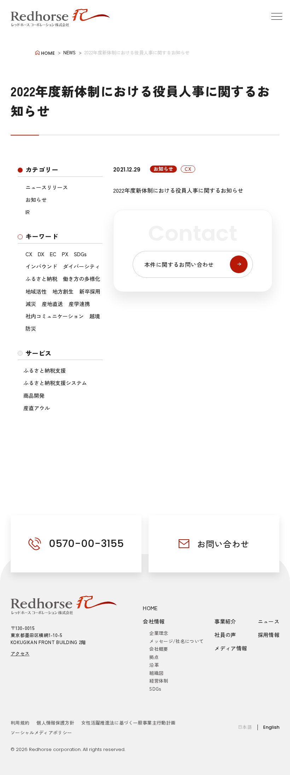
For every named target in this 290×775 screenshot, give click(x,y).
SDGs (80, 254)
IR (27, 212)
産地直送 (52, 303)
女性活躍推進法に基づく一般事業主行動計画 (128, 722)
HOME (150, 608)
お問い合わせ (223, 543)
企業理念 (158, 633)
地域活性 (36, 291)
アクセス (20, 653)
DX (41, 254)
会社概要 (158, 648)
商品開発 (34, 395)
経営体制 (158, 680)
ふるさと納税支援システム (55, 382)
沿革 (154, 664)
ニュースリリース (46, 187)
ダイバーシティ (81, 266)
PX (65, 254)
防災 (30, 328)
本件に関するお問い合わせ (179, 264)
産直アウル (36, 407)
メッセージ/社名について (176, 641)
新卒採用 (89, 291)
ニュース (269, 621)
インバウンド (41, 266)
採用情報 (269, 634)
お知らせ (36, 199)
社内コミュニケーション (54, 316)
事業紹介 (225, 621)
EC (53, 254)
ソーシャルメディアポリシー (41, 732)
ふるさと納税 (41, 278)
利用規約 (20, 722)
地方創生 (63, 291)
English (271, 727)
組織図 (156, 672)
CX (28, 254)
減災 (30, 303)
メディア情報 (230, 648)
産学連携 (79, 303)
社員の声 (225, 634)
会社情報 (154, 621)
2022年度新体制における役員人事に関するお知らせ (178, 190)
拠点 (154, 657)
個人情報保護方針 (55, 722)
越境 (94, 316)
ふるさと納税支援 (44, 370)
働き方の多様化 (81, 278)
